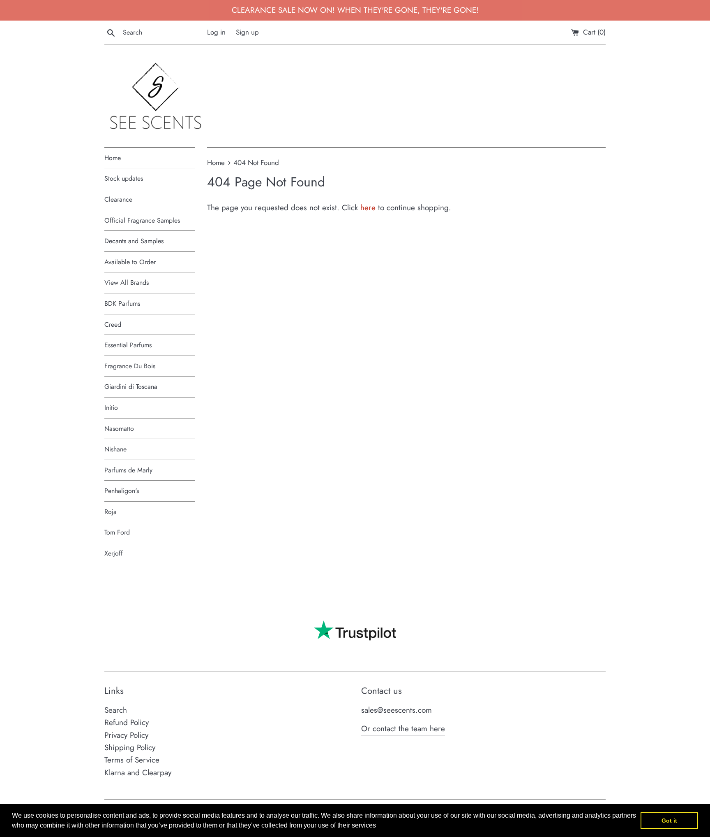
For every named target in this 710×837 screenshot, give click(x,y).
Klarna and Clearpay (137, 772)
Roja (110, 511)
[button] (379, 826)
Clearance (118, 199)
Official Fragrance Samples (142, 220)
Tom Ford (117, 532)
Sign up (247, 32)
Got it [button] (669, 820)
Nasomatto (119, 428)
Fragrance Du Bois (129, 366)
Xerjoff (113, 553)
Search (115, 710)
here (368, 207)
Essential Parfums (128, 345)
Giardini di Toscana (130, 386)
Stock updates (123, 178)
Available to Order (130, 262)
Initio (111, 407)
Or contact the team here (403, 728)
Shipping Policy (129, 747)
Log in (216, 32)
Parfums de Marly (128, 470)
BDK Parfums (122, 303)
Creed (112, 324)
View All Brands (126, 282)
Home (112, 158)
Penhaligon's (121, 490)
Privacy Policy (126, 735)
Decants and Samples (134, 241)
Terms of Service (131, 759)
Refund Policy (126, 722)
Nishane (115, 449)
